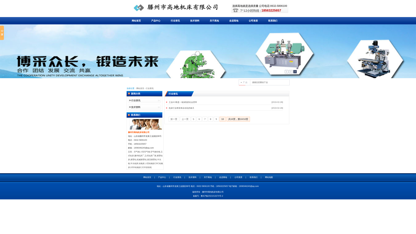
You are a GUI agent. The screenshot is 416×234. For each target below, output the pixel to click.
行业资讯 (175, 20)
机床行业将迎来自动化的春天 (181, 108)
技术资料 (194, 20)
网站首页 (136, 20)
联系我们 (272, 20)
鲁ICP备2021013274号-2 (212, 196)
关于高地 (214, 20)
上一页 (185, 119)
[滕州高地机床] (208, 75)
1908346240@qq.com (249, 186)
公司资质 (253, 20)
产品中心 (155, 20)
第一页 (173, 119)
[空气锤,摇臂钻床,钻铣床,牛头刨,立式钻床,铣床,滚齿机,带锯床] (177, 7)
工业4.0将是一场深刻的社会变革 (183, 102)
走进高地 (233, 20)
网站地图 (269, 177)
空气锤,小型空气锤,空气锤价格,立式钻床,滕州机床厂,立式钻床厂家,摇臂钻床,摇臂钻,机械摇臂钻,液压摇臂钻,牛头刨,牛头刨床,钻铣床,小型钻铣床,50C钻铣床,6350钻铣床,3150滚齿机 (145, 160)
